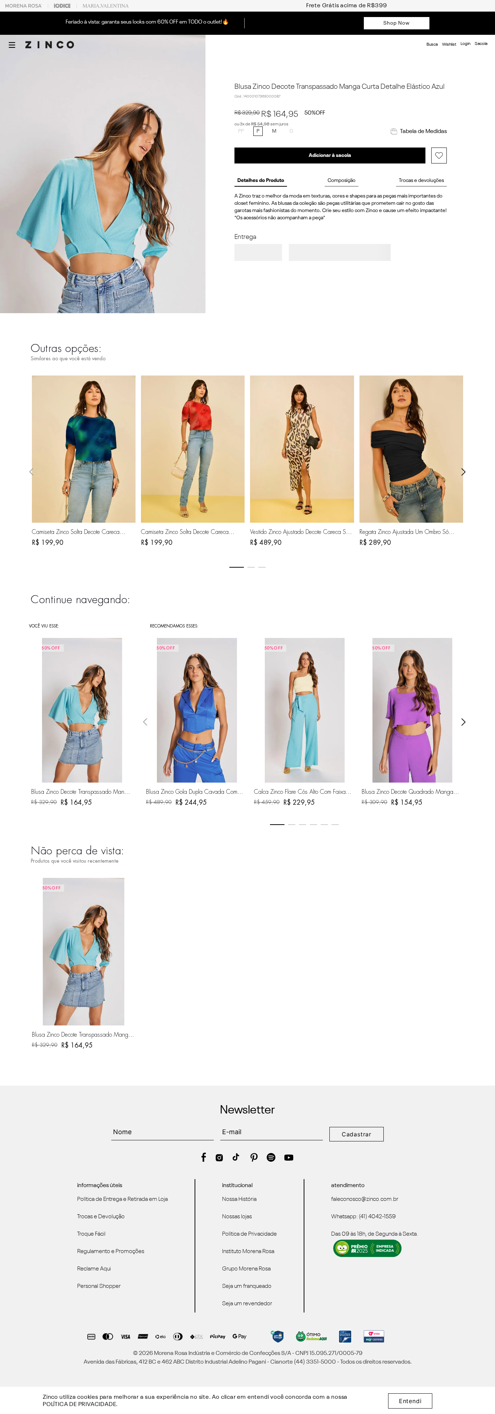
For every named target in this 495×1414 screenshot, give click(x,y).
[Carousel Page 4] (313, 824)
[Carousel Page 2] (251, 567)
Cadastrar (356, 1134)
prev (31, 472)
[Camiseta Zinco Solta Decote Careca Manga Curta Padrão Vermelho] (193, 449)
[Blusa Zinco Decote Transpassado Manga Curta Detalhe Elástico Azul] (84, 951)
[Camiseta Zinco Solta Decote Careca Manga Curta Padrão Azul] (84, 449)
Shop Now (396, 23)
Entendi (410, 1401)
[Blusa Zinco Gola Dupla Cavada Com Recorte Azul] (197, 710)
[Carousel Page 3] (262, 567)
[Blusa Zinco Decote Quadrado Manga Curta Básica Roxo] (412, 710)
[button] (12, 45)
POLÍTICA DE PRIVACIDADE (79, 1404)
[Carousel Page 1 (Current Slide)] (236, 567)
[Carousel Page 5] (324, 824)
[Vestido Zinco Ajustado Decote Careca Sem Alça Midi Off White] (302, 449)
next (463, 472)
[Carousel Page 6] (335, 824)
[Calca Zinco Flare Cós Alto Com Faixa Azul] (304, 710)
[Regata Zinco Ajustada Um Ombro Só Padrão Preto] (411, 449)
